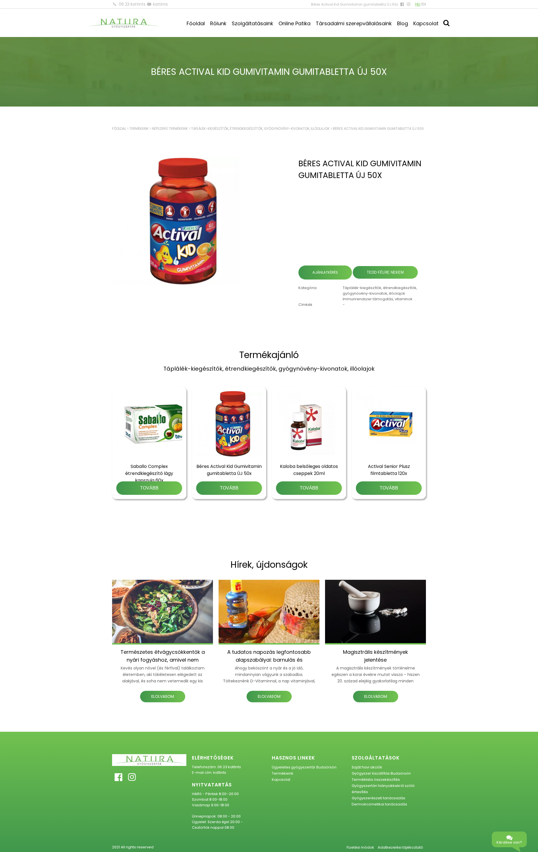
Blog (402, 23)
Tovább (149, 488)
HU (417, 4)
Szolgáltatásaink (252, 23)
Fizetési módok (360, 847)
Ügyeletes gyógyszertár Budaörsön (304, 767)
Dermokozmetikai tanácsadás (379, 804)
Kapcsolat (426, 23)
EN (423, 4)
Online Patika (294, 23)
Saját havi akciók (367, 767)
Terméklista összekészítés (376, 779)
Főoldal (196, 23)
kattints (160, 4)
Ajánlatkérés (325, 272)
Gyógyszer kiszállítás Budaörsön (381, 773)
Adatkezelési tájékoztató (400, 847)
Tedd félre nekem (385, 272)
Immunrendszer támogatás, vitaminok (377, 299)
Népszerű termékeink (170, 128)
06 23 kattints (132, 4)
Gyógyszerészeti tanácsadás (378, 798)
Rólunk (218, 23)
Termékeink (139, 128)
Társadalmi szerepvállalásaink (354, 23)
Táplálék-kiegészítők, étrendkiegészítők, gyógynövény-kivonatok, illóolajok (260, 128)
